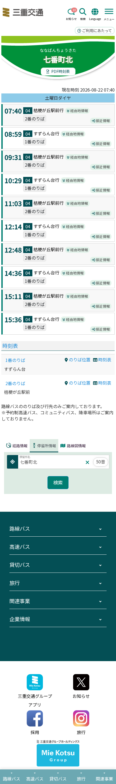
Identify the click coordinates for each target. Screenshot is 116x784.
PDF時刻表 (60, 71)
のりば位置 (79, 359)
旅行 (14, 583)
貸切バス (19, 564)
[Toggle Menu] (109, 11)
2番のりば (15, 383)
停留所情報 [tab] (46, 445)
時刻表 (10, 345)
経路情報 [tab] (20, 445)
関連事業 (19, 601)
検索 (83, 19)
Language (95, 19)
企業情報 (19, 619)
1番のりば (15, 360)
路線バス (19, 528)
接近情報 (102, 120)
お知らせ (71, 19)
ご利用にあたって (96, 30)
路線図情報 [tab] (76, 445)
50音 (100, 461)
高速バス (19, 546)
